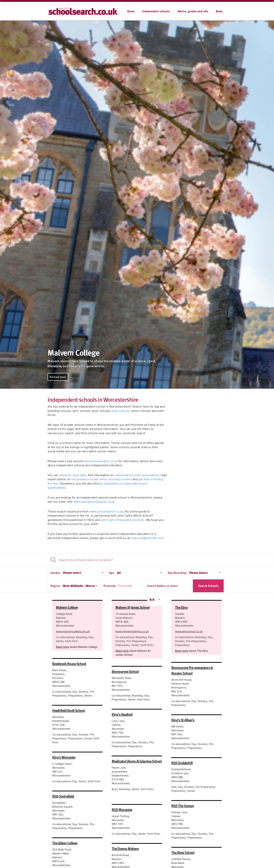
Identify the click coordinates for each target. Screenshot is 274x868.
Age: (112, 572)
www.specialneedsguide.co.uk (94, 501)
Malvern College (67, 607)
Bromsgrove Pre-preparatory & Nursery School (192, 670)
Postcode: (109, 586)
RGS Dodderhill (182, 762)
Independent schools (156, 11)
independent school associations (136, 475)
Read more (62, 646)
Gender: (56, 572)
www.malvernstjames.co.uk (132, 631)
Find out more (58, 377)
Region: (56, 586)
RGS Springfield (63, 796)
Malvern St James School (132, 607)
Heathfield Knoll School (68, 710)
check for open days (72, 475)
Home (131, 11)
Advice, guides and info (192, 11)
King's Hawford (122, 714)
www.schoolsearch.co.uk (100, 461)
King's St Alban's (182, 720)
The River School (182, 852)
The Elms (181, 607)
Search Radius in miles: (162, 586)
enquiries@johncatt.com (146, 538)
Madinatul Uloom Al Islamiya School (137, 761)
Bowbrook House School (69, 663)
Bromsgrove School (125, 671)
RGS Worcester (122, 809)
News (219, 11)
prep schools (120, 411)
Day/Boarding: (177, 572)
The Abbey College (64, 843)
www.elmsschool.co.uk (189, 631)
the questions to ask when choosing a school (101, 479)
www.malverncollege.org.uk (73, 631)
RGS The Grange (182, 805)
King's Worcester (63, 757)
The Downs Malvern (125, 848)
